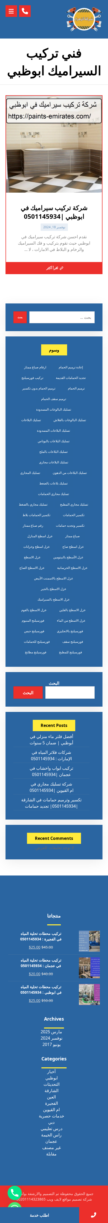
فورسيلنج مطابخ (35, 652)
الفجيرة (51, 1103)
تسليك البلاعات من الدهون (70, 472)
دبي (51, 1122)
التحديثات (52, 1084)
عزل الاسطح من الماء (71, 620)
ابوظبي (51, 1078)
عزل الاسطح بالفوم (34, 610)
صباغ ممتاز (72, 536)
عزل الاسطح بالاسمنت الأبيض (53, 578)
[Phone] (15, 1193)
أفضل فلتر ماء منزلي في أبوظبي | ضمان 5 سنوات (51, 740)
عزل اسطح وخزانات (36, 546)
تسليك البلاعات (31, 420)
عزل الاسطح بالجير (53, 589)
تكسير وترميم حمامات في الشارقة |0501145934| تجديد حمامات (51, 803)
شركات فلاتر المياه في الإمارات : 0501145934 (51, 755)
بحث (20, 317)
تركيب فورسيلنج (32, 377)
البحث (54, 683)
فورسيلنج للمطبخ (70, 652)
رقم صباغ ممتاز (33, 525)
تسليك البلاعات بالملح (53, 451)
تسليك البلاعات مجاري (53, 462)
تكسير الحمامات (73, 515)
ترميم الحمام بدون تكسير (38, 388)
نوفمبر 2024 (51, 1038)
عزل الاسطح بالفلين (72, 610)
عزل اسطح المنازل (40, 536)
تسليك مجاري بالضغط (33, 504)
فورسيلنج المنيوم (33, 620)
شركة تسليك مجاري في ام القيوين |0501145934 (51, 787)
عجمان (51, 1141)
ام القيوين (51, 1109)
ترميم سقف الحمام (53, 399)
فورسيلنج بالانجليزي (70, 631)
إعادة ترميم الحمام (71, 367)
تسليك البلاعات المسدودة (53, 430)
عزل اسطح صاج (73, 546)
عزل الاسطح (32, 557)
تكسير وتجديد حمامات (70, 525)
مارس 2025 (51, 1032)
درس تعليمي (51, 1128)
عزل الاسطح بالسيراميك (53, 599)
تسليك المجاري (30, 472)
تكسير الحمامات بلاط (36, 515)
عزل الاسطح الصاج (32, 567)
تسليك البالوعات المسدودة (53, 409)
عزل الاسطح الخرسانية (72, 567)
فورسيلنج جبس (34, 631)
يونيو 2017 (51, 1044)
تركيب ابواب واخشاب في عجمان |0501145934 (51, 771)
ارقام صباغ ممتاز (35, 367)
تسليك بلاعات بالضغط (53, 483)
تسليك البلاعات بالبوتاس (53, 441)
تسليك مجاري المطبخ (74, 504)
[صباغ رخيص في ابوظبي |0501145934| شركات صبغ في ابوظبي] (84, 19)
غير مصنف (51, 1147)
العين (51, 1097)
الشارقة (51, 1090)
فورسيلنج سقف (72, 641)
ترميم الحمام (76, 388)
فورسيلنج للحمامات (37, 641)
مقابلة (51, 1154)
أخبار (51, 1071)
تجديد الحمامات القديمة (71, 377)
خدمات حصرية (51, 1116)
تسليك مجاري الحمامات (53, 494)
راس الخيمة (51, 1135)
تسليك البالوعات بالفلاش (69, 420)
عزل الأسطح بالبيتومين (68, 557)
